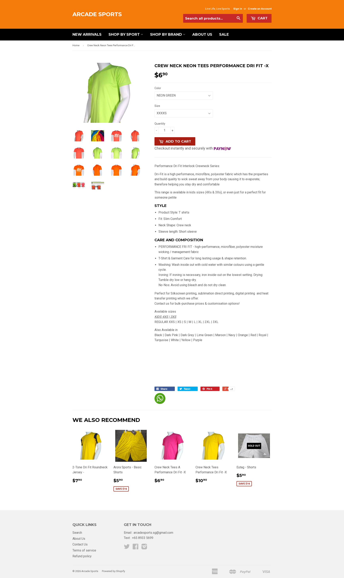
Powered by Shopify (113, 571)
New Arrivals (87, 34)
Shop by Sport (124, 34)
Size (157, 105)
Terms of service (84, 550)
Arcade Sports (97, 14)
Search (77, 533)
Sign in (237, 8)
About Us (202, 34)
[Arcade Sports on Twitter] (127, 548)
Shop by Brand (166, 34)
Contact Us (80, 544)
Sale (224, 34)
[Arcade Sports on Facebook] (136, 548)
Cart (262, 18)
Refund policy (82, 556)
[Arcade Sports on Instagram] (144, 548)
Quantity (159, 123)
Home (75, 45)
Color (157, 88)
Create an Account (260, 8)
